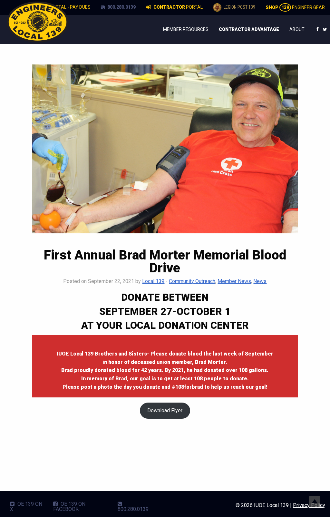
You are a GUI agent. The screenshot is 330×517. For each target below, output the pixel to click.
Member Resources (186, 29)
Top (314, 501)
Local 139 (153, 281)
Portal (178, 7)
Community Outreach (192, 281)
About (297, 29)
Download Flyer (164, 410)
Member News (234, 281)
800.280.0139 (121, 7)
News (260, 281)
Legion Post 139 (239, 7)
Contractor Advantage (249, 29)
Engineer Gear (295, 7)
